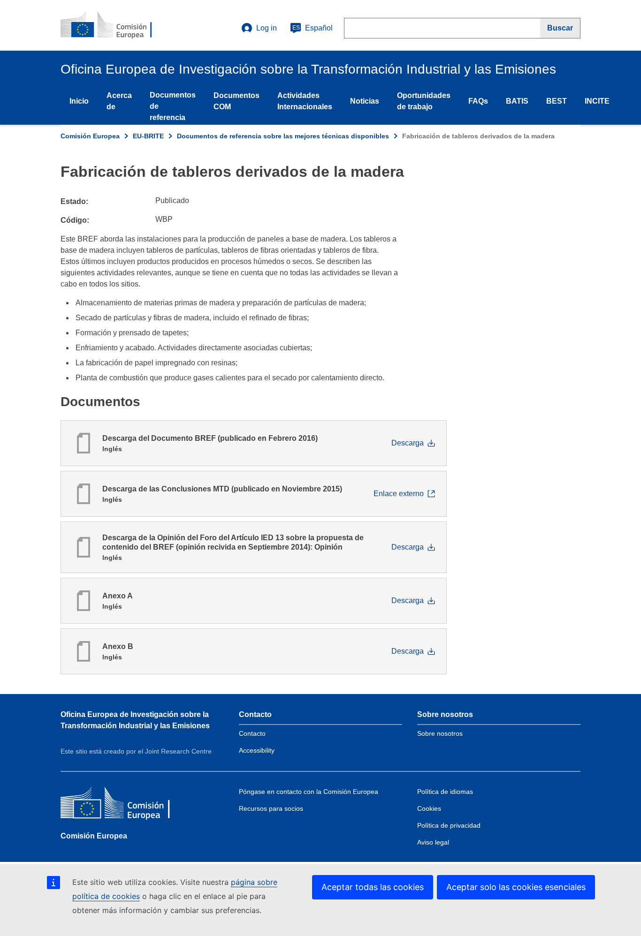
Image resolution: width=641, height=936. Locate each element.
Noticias (364, 101)
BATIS (517, 101)
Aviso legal (433, 842)
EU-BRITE (148, 136)
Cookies (429, 808)
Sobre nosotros (440, 733)
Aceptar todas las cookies (372, 887)
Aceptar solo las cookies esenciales (516, 887)
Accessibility (257, 750)
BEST (556, 101)
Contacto (252, 733)
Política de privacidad (449, 825)
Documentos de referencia (173, 106)
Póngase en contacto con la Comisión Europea (308, 791)
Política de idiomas (445, 791)
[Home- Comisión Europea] (117, 25)
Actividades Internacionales (304, 101)
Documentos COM (236, 101)
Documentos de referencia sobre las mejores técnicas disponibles (283, 136)
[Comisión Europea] (129, 805)
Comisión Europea (90, 136)
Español (312, 28)
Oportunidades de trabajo (423, 101)
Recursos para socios (271, 808)
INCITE (597, 101)
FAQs (478, 101)
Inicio (79, 101)
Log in (266, 28)
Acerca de (119, 101)
